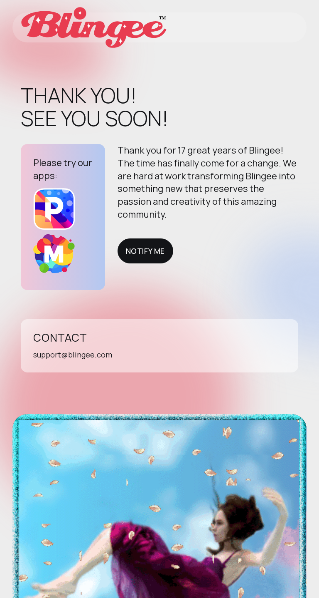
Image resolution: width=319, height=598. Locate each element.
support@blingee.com (72, 355)
